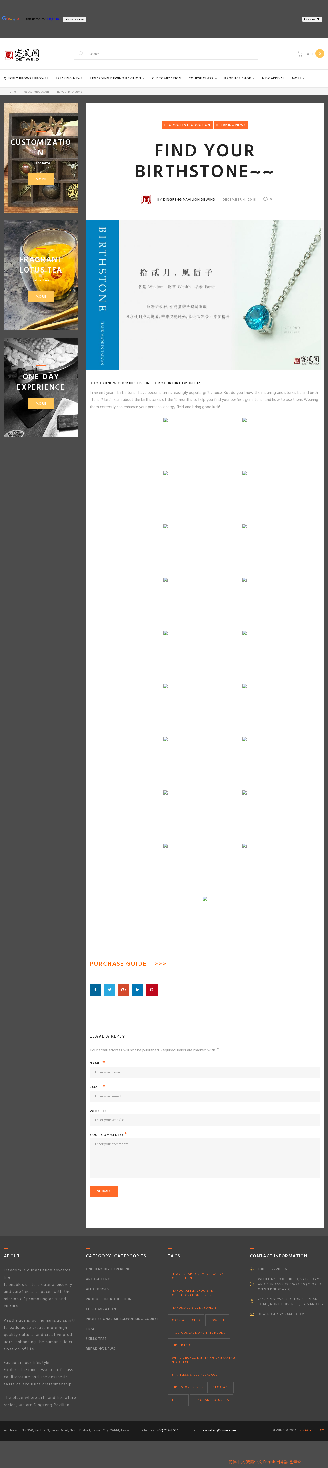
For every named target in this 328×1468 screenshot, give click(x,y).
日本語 (282, 1462)
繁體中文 (254, 1462)
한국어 (296, 1462)
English (269, 1462)
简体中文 (237, 1462)
